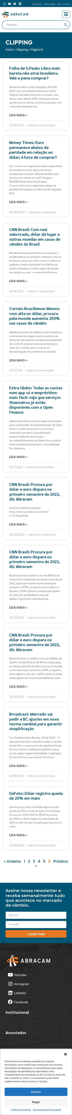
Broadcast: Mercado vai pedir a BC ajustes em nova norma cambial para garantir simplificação (35, 721)
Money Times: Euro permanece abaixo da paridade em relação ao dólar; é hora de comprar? (33, 149)
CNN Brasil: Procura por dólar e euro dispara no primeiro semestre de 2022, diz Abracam (34, 491)
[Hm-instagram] (4, 3)
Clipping (22, 49)
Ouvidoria (37, 3)
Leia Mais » (18, 115)
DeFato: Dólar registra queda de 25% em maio (36, 796)
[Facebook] (14, 3)
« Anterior (12, 861)
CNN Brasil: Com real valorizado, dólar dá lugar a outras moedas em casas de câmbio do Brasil (34, 236)
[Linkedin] (20, 3)
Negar (36, 1102)
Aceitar (36, 1092)
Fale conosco (63, 3)
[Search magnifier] (65, 24)
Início (9, 49)
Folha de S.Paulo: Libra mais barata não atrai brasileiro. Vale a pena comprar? (34, 72)
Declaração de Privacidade (47, 1109)
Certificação (49, 3)
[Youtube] (9, 3)
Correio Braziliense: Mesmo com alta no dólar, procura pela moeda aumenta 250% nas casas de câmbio (34, 316)
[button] (65, 1054)
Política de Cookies (21, 1109)
